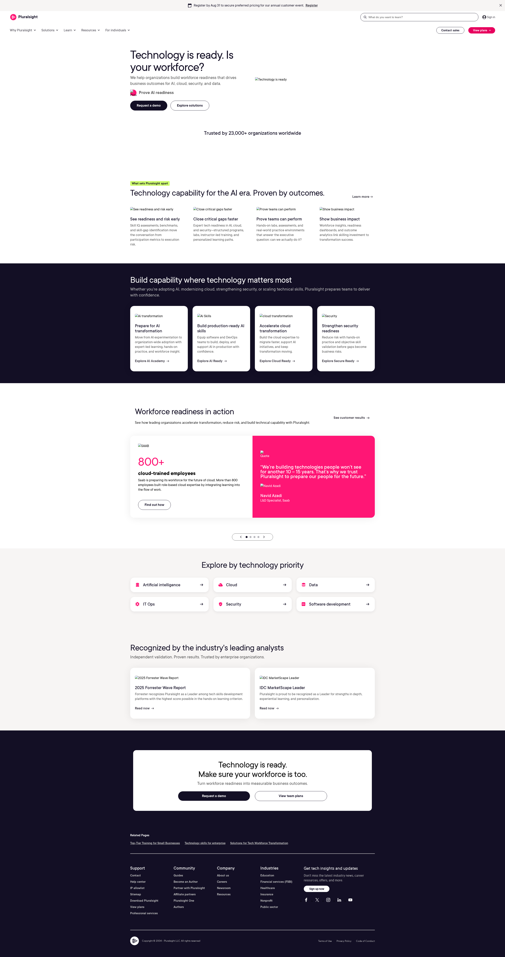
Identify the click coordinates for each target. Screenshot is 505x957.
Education (267, 875)
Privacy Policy (344, 941)
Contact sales (450, 30)
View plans (137, 907)
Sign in (491, 17)
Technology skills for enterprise (205, 843)
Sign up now (316, 889)
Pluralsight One (184, 900)
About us (223, 875)
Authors (179, 907)
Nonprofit (266, 900)
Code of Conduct (365, 941)
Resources (224, 894)
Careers (222, 881)
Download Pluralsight (144, 900)
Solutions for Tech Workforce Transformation (259, 843)
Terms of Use (325, 941)
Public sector (269, 907)
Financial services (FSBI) (276, 881)
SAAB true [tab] (247, 537)
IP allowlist (137, 888)
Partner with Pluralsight (189, 888)
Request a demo (214, 796)
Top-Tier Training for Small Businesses (155, 843)
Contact (135, 875)
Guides (178, 875)
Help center (138, 881)
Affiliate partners (185, 894)
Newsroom (224, 888)
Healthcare (267, 888)
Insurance (266, 894)
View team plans (291, 796)
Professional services (144, 913)
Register (312, 5)
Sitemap (135, 894)
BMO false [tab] (258, 537)
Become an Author (186, 881)
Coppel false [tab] (254, 537)
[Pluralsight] (24, 17)
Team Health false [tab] (251, 537)
